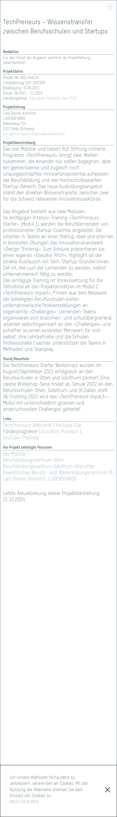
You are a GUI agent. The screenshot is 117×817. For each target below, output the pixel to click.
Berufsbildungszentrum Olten (33, 460)
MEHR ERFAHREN (24, 802)
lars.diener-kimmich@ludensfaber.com (34, 134)
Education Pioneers (59, 431)
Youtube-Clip (68, 425)
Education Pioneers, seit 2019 (53, 98)
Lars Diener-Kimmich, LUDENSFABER (40, 479)
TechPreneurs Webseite (27, 425)
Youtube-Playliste (21, 438)
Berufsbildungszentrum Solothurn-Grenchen (49, 466)
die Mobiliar (14, 454)
